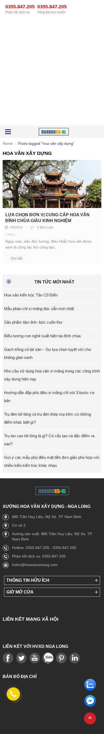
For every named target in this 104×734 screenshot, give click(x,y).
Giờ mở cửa (20, 592)
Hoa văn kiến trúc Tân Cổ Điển (31, 295)
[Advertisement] (52, 71)
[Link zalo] (48, 658)
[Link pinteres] (61, 658)
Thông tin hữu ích (27, 580)
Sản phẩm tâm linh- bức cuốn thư (33, 322)
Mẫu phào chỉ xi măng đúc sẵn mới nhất (39, 308)
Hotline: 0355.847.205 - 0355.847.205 (44, 548)
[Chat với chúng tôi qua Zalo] (90, 689)
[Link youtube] (8, 658)
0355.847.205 (20, 6)
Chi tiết (16, 258)
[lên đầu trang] (90, 718)
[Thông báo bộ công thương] (24, 606)
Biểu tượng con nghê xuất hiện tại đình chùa (42, 336)
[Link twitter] (21, 658)
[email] (90, 705)
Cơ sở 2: (19, 525)
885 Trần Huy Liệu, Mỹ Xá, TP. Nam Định (46, 517)
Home (8, 143)
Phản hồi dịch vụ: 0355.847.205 (39, 556)
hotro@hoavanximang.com (35, 565)
